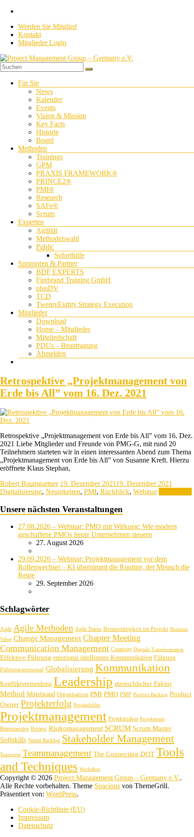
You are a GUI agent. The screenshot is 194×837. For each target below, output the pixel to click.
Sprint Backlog (44, 740)
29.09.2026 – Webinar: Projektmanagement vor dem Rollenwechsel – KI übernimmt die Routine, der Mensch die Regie (103, 567)
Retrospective (14, 729)
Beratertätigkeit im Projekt (135, 628)
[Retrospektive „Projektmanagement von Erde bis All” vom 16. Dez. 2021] (97, 420)
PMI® (45, 189)
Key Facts (50, 124)
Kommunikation (132, 667)
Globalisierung (69, 669)
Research (49, 197)
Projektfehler (87, 705)
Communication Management (54, 648)
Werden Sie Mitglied (47, 26)
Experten (31, 222)
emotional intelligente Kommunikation (102, 657)
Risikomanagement (76, 728)
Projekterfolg (46, 703)
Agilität (46, 230)
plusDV (47, 288)
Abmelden (51, 353)
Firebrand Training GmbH (73, 280)
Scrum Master (152, 728)
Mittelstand (41, 694)
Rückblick (114, 491)
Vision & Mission (61, 116)
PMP (125, 694)
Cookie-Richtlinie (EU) (51, 809)
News (44, 91)
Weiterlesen (175, 491)
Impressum (33, 817)
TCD (43, 296)
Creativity (121, 649)
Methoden (32, 148)
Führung (165, 657)
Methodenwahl (57, 238)
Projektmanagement (53, 716)
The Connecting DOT (123, 754)
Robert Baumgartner (29, 483)
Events (45, 107)
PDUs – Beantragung (66, 345)
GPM (44, 165)
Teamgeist (10, 754)
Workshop (90, 769)
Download (51, 321)
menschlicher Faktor (143, 683)
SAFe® (47, 205)
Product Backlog (150, 694)
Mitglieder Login (42, 42)
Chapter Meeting (112, 638)
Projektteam (152, 719)
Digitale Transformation (159, 649)
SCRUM (118, 728)
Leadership (83, 681)
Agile (6, 629)
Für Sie (28, 83)
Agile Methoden (43, 628)
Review (39, 729)
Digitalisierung (21, 491)
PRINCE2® (53, 181)
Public (45, 246)
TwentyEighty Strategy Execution (84, 304)
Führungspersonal (22, 669)
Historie (47, 132)
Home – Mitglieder (63, 329)
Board (45, 140)
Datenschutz (35, 825)
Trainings (49, 157)
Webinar (145, 491)
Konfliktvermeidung (26, 683)
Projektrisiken (123, 719)
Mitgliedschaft (56, 337)
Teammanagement (57, 753)
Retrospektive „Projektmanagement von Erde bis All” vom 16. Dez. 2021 (93, 387)
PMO (111, 694)
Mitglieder (32, 312)
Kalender (49, 99)
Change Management (47, 638)
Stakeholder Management (118, 739)
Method (12, 693)
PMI (90, 491)
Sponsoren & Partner (48, 263)
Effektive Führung (25, 657)
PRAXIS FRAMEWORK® (76, 173)
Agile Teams (88, 629)
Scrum (45, 213)
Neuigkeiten (63, 491)
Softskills (13, 739)
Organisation (72, 694)
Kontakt (29, 34)
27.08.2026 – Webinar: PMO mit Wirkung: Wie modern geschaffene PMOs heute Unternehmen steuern (97, 530)
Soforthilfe (69, 255)
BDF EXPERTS (60, 272)
